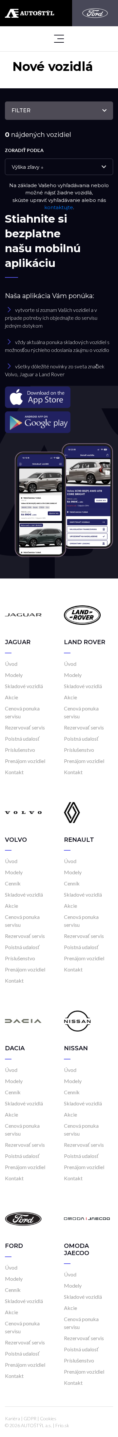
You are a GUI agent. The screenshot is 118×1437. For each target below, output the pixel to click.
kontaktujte (58, 207)
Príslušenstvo (20, 750)
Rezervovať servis (25, 727)
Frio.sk (62, 1425)
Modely (14, 675)
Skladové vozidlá (24, 686)
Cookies (48, 1418)
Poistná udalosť (22, 738)
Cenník (13, 883)
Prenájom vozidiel (25, 761)
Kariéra (12, 1418)
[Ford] (95, 13)
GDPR (30, 1418)
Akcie (11, 697)
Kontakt (14, 772)
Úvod (11, 664)
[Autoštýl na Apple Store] (59, 397)
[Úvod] (23, 614)
